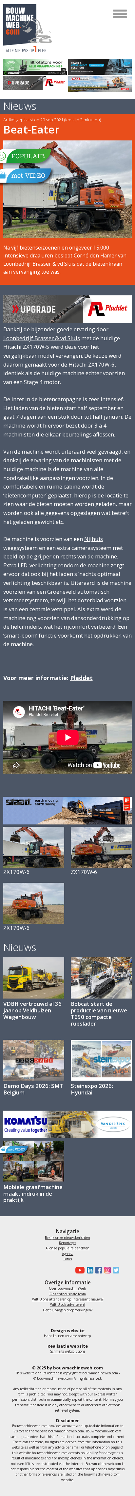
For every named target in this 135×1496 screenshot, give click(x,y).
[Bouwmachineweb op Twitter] (115, 1270)
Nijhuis (93, 539)
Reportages (67, 1243)
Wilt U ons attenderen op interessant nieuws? (67, 1299)
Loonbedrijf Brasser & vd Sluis (41, 338)
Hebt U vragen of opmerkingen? (67, 1310)
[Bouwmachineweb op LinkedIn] (89, 1270)
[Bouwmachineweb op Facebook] (97, 1270)
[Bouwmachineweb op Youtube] (79, 1270)
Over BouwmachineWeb (67, 1288)
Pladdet (81, 678)
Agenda (67, 1253)
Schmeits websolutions (67, 1351)
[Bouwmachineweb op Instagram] (106, 1270)
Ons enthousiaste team (67, 1294)
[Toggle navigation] (120, 13)
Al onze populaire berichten (67, 1248)
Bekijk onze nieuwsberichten (67, 1237)
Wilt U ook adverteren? (67, 1304)
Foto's (68, 1259)
